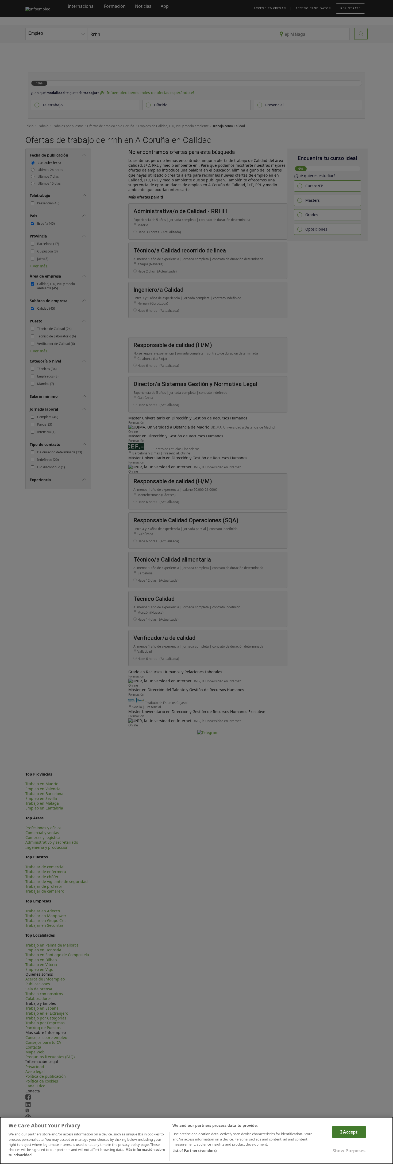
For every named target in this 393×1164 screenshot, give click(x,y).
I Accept (348, 1132)
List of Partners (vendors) (194, 1151)
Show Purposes (349, 1151)
